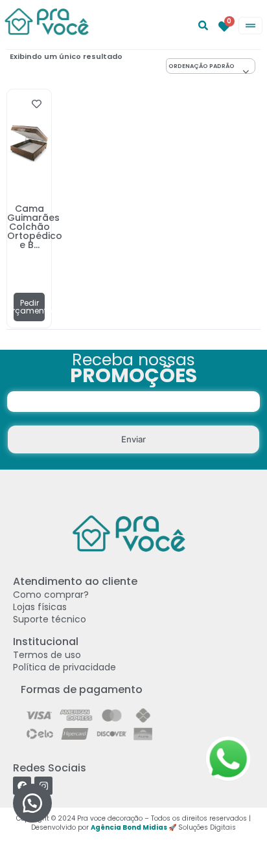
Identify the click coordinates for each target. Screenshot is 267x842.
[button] (32, 803)
